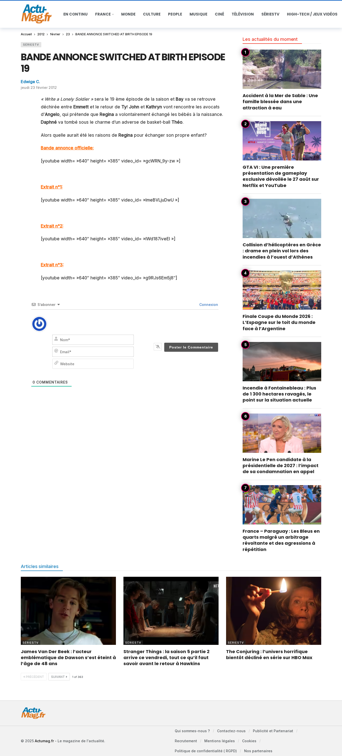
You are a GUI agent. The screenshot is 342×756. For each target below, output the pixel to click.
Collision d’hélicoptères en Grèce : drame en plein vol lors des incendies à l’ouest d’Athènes (282, 251)
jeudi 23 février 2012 (39, 87)
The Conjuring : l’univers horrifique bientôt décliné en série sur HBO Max (269, 654)
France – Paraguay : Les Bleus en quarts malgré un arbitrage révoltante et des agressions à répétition (281, 540)
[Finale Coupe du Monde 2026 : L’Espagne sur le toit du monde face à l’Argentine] (282, 290)
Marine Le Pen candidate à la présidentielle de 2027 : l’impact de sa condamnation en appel (280, 465)
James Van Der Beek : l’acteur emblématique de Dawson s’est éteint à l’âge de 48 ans (68, 657)
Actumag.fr (44, 741)
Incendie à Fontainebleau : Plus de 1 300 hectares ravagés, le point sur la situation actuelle (279, 394)
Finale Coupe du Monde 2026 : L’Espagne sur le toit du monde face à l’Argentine (279, 322)
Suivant (58, 677)
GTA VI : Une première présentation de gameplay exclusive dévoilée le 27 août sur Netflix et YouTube (281, 176)
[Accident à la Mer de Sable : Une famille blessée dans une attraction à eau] (282, 69)
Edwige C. (30, 81)
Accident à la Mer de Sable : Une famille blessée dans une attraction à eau (280, 101)
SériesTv (31, 44)
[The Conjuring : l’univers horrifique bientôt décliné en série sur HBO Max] (273, 611)
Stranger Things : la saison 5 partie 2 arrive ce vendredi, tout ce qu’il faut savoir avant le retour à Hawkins (166, 657)
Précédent (35, 677)
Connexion (208, 304)
